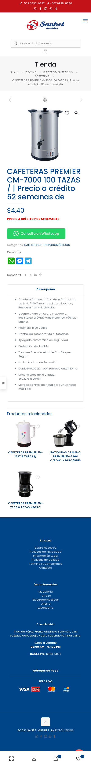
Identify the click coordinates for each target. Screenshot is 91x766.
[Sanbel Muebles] (45, 25)
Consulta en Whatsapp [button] (40, 233)
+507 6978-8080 (61, 3)
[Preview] (39, 436)
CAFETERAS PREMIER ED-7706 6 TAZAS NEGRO (25, 505)
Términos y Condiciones (45, 564)
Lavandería (45, 608)
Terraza (45, 596)
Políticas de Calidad (45, 560)
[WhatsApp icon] (35, 9)
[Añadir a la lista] (39, 430)
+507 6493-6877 (33, 3)
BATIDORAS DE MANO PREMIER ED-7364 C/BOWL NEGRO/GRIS (65, 456)
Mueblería (46, 592)
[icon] (50, 9)
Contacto (45, 568)
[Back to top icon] (45, 721)
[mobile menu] (85, 21)
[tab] (45, 289)
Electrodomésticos (46, 600)
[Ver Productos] (39, 424)
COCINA (30, 72)
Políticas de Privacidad (45, 552)
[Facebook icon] (40, 9)
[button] (76, 113)
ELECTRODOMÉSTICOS (58, 72)
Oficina (45, 604)
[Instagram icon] (45, 9)
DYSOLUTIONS (64, 730)
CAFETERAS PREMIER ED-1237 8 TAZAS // (25, 454)
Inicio (14, 72)
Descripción (45, 289)
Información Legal (45, 556)
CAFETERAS (42, 76)
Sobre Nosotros (45, 548)
